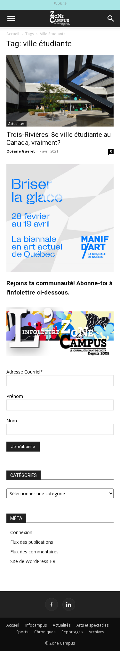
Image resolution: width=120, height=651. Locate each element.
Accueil (12, 34)
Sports (22, 632)
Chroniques (44, 632)
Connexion (21, 532)
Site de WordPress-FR (32, 561)
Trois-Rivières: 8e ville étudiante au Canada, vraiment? (58, 138)
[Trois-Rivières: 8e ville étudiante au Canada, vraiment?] (60, 91)
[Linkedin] (68, 604)
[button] (11, 18)
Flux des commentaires (34, 552)
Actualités (16, 123)
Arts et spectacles (92, 625)
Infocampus (36, 625)
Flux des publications (31, 542)
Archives (96, 632)
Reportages (72, 632)
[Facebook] (51, 604)
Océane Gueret (20, 151)
